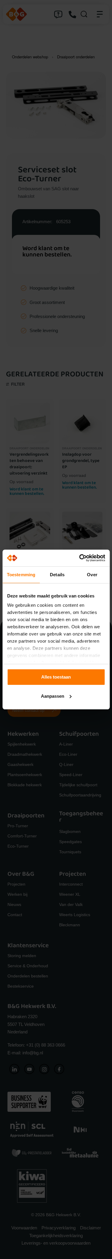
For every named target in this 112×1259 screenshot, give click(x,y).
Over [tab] (92, 574)
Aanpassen (52, 696)
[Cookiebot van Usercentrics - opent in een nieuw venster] (79, 558)
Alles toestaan (56, 676)
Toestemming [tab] (21, 574)
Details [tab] (57, 574)
